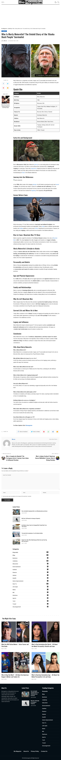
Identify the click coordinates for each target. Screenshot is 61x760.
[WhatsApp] (48, 432)
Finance (15, 572)
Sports (14, 598)
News (14, 589)
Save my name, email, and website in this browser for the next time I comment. (17, 496)
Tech (14, 601)
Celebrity (4, 31)
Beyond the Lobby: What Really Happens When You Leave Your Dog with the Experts (34, 540)
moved (57, 184)
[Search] (58, 2)
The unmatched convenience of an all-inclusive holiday (32, 533)
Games (14, 575)
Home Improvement (18, 581)
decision (35, 184)
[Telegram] (53, 432)
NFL (14, 592)
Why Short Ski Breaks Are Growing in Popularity (31, 518)
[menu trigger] (3, 2)
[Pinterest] (3, 88)
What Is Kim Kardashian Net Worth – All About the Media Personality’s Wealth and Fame (45, 645)
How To (15, 584)
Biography (15, 552)
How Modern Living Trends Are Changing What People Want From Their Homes (34, 525)
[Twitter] (8, 83)
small (43, 226)
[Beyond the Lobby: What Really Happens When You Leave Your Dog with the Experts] (16, 541)
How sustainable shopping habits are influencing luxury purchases (34, 511)
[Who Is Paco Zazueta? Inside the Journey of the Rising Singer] (6, 99)
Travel (14, 604)
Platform (15, 595)
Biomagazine (29, 425)
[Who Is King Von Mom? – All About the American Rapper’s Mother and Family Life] (15, 662)
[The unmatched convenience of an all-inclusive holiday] (16, 534)
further (36, 228)
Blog (14, 555)
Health (14, 578)
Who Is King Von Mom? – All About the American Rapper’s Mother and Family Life (15, 676)
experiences (34, 168)
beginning (33, 190)
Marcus (5, 40)
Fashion (15, 569)
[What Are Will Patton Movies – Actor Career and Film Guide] (15, 632)
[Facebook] (3, 83)
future (23, 172)
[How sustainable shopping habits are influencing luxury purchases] (16, 512)
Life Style (15, 586)
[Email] (8, 88)
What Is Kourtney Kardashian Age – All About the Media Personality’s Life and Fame (45, 676)
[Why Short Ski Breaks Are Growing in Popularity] (16, 519)
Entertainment (17, 566)
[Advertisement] (30, 15)
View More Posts (53, 439)
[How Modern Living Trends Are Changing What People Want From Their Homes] (16, 527)
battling (21, 228)
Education (15, 563)
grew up (36, 164)
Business (15, 558)
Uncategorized (17, 606)
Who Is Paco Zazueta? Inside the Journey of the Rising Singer (5, 106)
